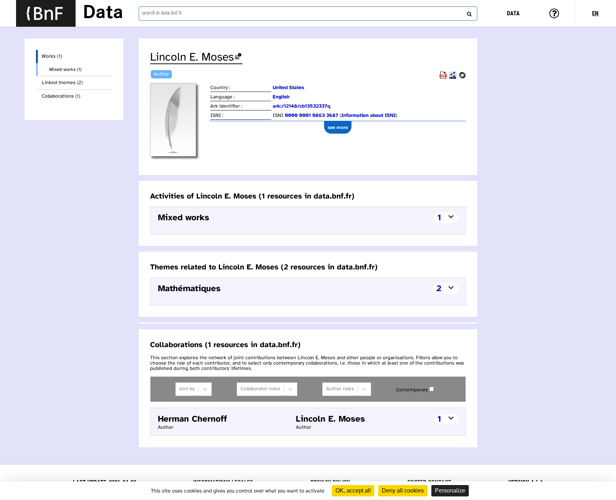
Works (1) (52, 56)
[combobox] (308, 13)
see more (338, 127)
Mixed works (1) (65, 69)
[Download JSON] (462, 77)
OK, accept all (353, 491)
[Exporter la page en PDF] (443, 77)
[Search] (468, 12)
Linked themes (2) (62, 83)
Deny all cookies (403, 491)
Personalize (450, 491)
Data (103, 13)
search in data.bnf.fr (162, 13)
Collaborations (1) (61, 96)
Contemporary (412, 390)
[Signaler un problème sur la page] (238, 57)
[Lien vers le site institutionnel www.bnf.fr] (46, 13)
